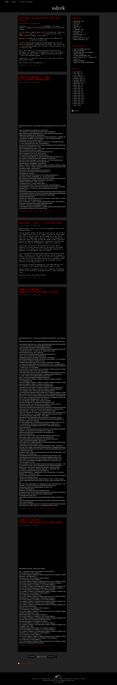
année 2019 (76, 93)
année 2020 (76, 92)
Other (30, 65)
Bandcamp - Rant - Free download (40, 223)
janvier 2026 (77, 77)
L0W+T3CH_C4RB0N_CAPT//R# (81, 49)
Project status (24, 40)
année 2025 (76, 83)
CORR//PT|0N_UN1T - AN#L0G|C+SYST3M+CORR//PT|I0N (38, 290)
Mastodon (61, 682)
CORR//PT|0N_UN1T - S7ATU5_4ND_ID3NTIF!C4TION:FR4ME (40, 521)
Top (73, 680)
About (14, 2)
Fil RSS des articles (26, 663)
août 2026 (76, 72)
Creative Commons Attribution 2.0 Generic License (68, 678)
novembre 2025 (77, 80)
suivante (50, 656)
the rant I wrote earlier (34, 26)
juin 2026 (76, 73)
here (44, 62)
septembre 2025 (78, 82)
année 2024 (76, 85)
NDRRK (58, 675)
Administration (66, 680)
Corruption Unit (38, 34)
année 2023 (76, 86)
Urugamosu (76, 33)
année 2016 (76, 98)
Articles (76, 110)
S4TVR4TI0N (26, 34)
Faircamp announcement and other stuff (40, 19)
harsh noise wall (49, 211)
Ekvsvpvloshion (78, 34)
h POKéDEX (76, 29)
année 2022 (76, 88)
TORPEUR (75, 26)
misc (39, 65)
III (74, 24)
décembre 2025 (77, 78)
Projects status (26, 2)
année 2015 (76, 100)
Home (7, 2)
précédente (31, 656)
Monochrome (76, 31)
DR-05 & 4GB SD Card (80, 38)
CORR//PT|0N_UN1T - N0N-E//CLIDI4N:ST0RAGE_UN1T (35, 78)
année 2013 (76, 103)
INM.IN (75, 23)
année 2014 (76, 101)
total (75, 105)
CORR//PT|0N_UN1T (33, 211)
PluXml (53, 680)
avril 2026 (76, 75)
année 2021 (76, 90)
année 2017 (76, 96)
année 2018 (76, 95)
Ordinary (76, 36)
